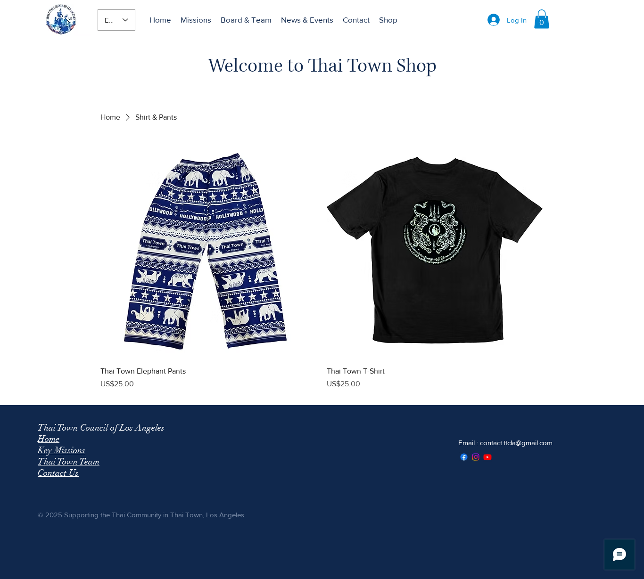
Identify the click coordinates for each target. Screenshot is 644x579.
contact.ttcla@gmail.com (516, 443)
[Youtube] (487, 457)
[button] (542, 19)
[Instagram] (475, 457)
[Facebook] (464, 457)
